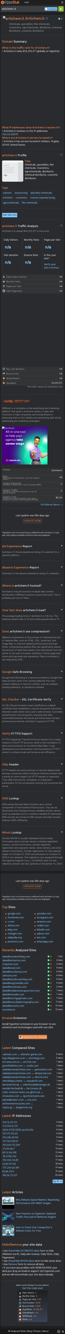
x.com (11, 921)
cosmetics (21, 197)
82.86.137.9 (8, 1171)
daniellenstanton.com (14, 960)
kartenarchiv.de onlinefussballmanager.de (26, 1084)
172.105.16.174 (10, 1126)
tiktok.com (13, 925)
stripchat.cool (10, 964)
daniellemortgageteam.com (17, 998)
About (45, 1331)
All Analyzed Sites (17, 1331)
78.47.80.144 (9, 1156)
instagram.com (45, 917)
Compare (52, 9)
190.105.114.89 (10, 1160)
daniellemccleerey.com (14, 971)
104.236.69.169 (10, 1137)
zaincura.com (9, 975)
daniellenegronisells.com (15, 983)
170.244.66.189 (10, 1167)
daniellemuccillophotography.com (20, 1002)
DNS (32, 798)
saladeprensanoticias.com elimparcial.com (27, 1073)
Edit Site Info (10, 215)
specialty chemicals (41, 192)
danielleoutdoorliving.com (16, 956)
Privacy (37, 1331)
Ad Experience (32, 546)
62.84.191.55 (9, 1163)
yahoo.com (43, 933)
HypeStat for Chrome (35, 1037)
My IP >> (57, 1181)
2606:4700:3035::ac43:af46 (18, 1129)
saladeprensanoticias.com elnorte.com (25, 1077)
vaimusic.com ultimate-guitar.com (22, 1054)
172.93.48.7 (8, 1148)
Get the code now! (32, 1288)
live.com (41, 937)
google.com (14, 913)
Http (32, 764)
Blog (29, 1331)
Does (32, 631)
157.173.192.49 (10, 1133)
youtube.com (44, 913)
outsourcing (21, 192)
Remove (12, 1264)
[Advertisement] (32, 90)
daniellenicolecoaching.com (17, 979)
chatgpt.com (15, 933)
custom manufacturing (42, 197)
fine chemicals (29, 202)
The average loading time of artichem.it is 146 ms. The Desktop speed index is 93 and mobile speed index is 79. (31, 618)
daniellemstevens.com (14, 986)
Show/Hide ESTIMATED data (23, 1250)
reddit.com (43, 925)
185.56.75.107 (9, 1175)
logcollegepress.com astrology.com (23, 1058)
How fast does (32, 610)
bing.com (13, 929)
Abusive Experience (32, 567)
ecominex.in (8, 1009)
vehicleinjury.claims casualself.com (22, 1080)
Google (32, 672)
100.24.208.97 (10, 134)
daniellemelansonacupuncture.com (21, 990)
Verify (32, 733)
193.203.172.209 (11, 1145)
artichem (8, 197)
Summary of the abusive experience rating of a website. (30, 573)
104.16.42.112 (9, 1122)
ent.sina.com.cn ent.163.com (19, 1062)
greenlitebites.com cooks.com (20, 1065)
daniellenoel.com (11, 968)
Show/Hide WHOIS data (21, 1260)
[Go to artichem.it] (46, 18)
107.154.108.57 (10, 1141)
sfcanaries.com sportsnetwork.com (23, 1096)
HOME (26, 2)
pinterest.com (15, 941)
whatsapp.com (45, 941)
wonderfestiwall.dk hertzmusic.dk (22, 1088)
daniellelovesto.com (13, 1005)
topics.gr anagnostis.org (17, 1107)
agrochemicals (11, 202)
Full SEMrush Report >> (52, 504)
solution (7, 192)
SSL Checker (32, 699)
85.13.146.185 (9, 1152)
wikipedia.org (15, 937)
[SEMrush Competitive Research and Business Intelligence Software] (16, 401)
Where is (32, 585)
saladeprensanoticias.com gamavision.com (27, 1069)
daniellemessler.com (13, 994)
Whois (32, 832)
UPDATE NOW (32, 521)
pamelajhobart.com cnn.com (19, 1099)
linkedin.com (43, 929)
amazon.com (44, 921)
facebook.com (16, 917)
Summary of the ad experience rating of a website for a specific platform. (30, 554)
